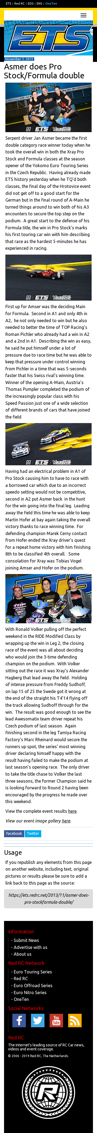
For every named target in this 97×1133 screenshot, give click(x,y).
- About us (21, 954)
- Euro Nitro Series (29, 992)
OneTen (51, 3)
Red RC (19, 3)
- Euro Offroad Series (32, 985)
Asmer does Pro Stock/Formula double (44, 71)
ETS (8, 3)
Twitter (33, 833)
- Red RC (19, 978)
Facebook (14, 833)
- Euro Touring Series (31, 971)
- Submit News (25, 940)
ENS (39, 3)
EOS (30, 3)
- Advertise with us (29, 947)
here (72, 811)
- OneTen (20, 999)
